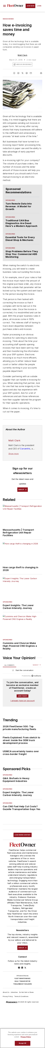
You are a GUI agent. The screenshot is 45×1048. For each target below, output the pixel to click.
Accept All (22, 1043)
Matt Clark (22, 55)
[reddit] (27, 73)
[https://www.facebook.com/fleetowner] (19, 968)
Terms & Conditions (21, 996)
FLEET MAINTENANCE (22, 978)
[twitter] (22, 73)
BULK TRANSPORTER (22, 981)
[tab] (9, 665)
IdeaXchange (8, 19)
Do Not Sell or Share (26, 992)
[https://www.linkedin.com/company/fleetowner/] (22, 968)
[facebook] (14, 73)
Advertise (14, 992)
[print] (41, 73)
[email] (31, 73)
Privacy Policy (8, 996)
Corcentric (25, 448)
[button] (4, 6)
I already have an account (22, 700)
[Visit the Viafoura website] (36, 676)
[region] (22, 671)
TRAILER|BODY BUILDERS (22, 984)
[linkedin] (18, 73)
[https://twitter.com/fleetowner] (25, 968)
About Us (6, 992)
